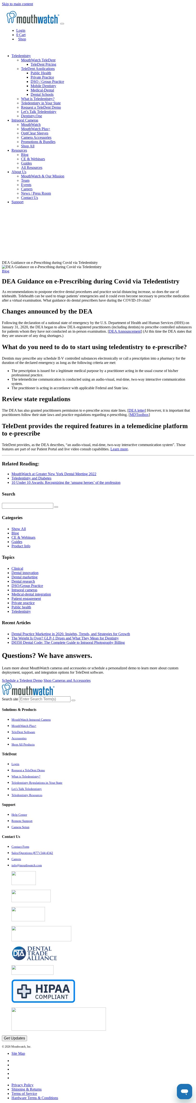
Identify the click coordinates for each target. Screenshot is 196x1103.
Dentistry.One (31, 116)
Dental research (23, 581)
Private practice (23, 603)
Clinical (17, 568)
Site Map (18, 1053)
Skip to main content (17, 4)
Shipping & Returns (26, 1089)
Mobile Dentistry (43, 86)
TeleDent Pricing (43, 64)
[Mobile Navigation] (62, 23)
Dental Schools (42, 94)
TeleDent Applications (38, 69)
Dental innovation (24, 573)
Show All (18, 529)
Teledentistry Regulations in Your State (36, 782)
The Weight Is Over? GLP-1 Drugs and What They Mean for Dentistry (65, 638)
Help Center (19, 814)
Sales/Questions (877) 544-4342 (32, 853)
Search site (10, 699)
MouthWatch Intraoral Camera (31, 719)
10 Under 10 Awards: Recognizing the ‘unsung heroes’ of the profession (65, 482)
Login (20, 30)
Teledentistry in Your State (41, 103)
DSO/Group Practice (27, 586)
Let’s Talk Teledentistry (38, 112)
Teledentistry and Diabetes (31, 478)
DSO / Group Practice (47, 82)
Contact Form (20, 846)
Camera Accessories (36, 137)
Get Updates (14, 1038)
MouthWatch (31, 125)
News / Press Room (36, 193)
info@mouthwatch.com (26, 865)
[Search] (56, 507)
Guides (26, 163)
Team (25, 180)
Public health (21, 607)
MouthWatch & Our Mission (42, 176)
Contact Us (29, 198)
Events (26, 185)
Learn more (119, 449)
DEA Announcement (125, 331)
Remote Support (22, 821)
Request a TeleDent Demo (41, 107)
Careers (27, 189)
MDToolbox (139, 415)
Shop (22, 39)
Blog (24, 155)
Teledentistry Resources (26, 795)
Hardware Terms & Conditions (34, 1098)
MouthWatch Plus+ (35, 129)
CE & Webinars (33, 159)
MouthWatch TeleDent (38, 60)
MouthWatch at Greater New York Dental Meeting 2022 (53, 474)
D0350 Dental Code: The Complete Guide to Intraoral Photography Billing (68, 642)
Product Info (20, 546)
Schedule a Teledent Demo (22, 680)
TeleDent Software (23, 732)
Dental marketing (24, 577)
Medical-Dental (42, 90)
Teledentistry (21, 611)
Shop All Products (23, 744)
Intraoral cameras (24, 590)
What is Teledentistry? (37, 99)
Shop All (27, 146)
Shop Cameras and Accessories (67, 680)
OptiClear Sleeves (34, 133)
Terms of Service (24, 1094)
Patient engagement (26, 599)
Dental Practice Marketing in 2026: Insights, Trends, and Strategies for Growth (70, 634)
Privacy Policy (22, 1085)
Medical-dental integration (31, 594)
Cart (21, 35)
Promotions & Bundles (38, 142)
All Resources (31, 167)
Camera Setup (20, 827)
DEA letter (137, 410)
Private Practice (42, 77)
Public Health (41, 73)
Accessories (19, 738)
